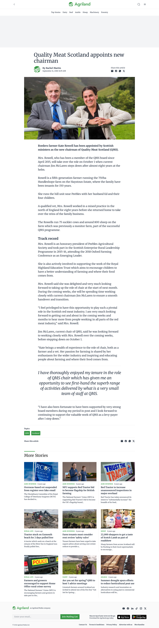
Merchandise (139, 625)
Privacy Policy (111, 625)
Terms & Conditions (96, 625)
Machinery (94, 12)
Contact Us (83, 625)
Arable (77, 12)
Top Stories (55, 12)
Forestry (104, 12)
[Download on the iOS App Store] (123, 617)
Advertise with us (125, 625)
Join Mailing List (70, 616)
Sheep (85, 12)
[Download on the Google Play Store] (139, 617)
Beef (71, 12)
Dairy (65, 12)
